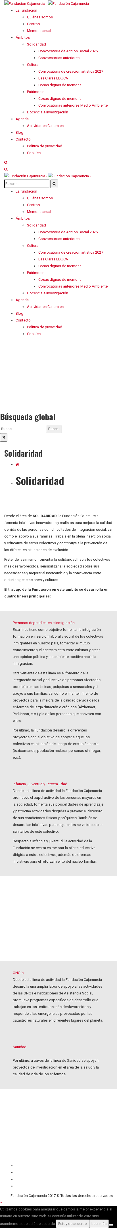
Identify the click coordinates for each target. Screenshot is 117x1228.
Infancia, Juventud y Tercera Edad (40, 784)
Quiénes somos (28, 1166)
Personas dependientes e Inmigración (44, 623)
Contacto (23, 1172)
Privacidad (24, 1179)
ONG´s (18, 973)
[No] (111, 1225)
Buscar (54, 429)
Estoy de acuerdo (72, 1223)
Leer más (98, 1223)
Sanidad (19, 1047)
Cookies (22, 1186)
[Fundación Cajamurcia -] (47, 3)
